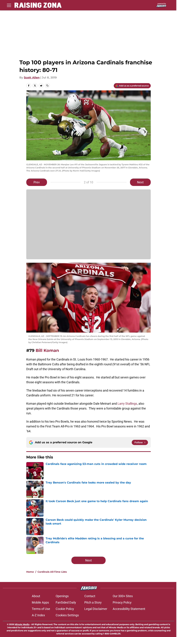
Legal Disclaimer (95, 609)
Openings (62, 596)
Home (30, 571)
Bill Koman (47, 350)
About (36, 596)
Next (140, 182)
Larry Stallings (127, 403)
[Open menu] (9, 5)
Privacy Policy (122, 602)
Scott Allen (32, 77)
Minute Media (22, 624)
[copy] (47, 85)
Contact (89, 596)
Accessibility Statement (129, 609)
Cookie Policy (65, 609)
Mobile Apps (40, 602)
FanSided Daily (66, 602)
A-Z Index (38, 615)
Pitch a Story (93, 602)
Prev (37, 182)
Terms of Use (41, 609)
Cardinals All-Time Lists (52, 571)
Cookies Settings (67, 615)
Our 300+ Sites (123, 596)
